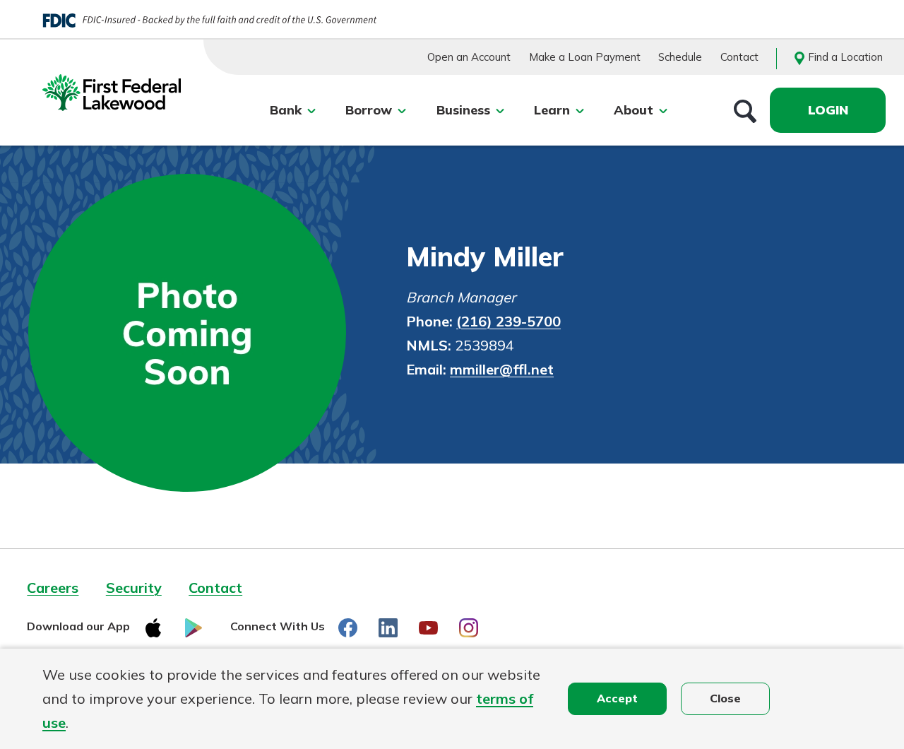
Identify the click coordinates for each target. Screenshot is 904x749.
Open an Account (469, 57)
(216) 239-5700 (508, 321)
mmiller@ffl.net (502, 369)
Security (134, 587)
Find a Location (845, 57)
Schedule (680, 57)
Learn (552, 110)
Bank (286, 110)
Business (463, 110)
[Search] (745, 110)
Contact (739, 57)
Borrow (368, 110)
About (633, 110)
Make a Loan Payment (585, 57)
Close (725, 698)
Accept (617, 698)
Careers (52, 587)
